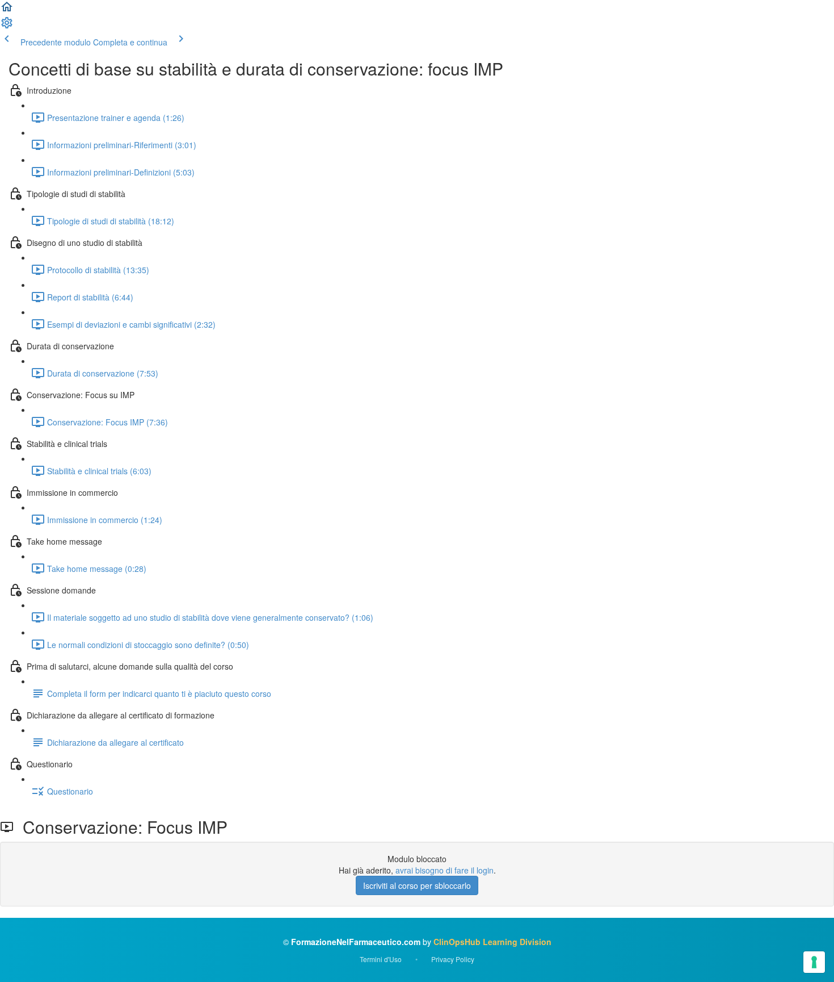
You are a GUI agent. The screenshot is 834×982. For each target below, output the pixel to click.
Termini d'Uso (381, 959)
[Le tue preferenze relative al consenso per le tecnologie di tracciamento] (814, 962)
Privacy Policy (452, 959)
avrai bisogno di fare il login (444, 870)
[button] (7, 10)
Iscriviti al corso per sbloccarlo (417, 885)
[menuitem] (7, 26)
